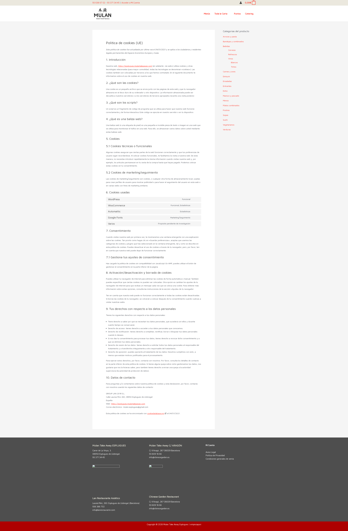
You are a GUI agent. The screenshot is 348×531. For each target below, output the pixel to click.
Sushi (225, 120)
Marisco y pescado (231, 96)
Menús (226, 100)
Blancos (234, 62)
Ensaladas (227, 81)
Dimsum (226, 76)
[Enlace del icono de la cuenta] (241, 2)
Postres (226, 110)
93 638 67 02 (98, 2)
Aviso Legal (211, 452)
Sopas (225, 115)
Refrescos (232, 54)
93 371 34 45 (113, 2)
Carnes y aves (229, 71)
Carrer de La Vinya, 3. (101, 450)
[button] (228, 13)
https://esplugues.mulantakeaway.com (135, 66)
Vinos (230, 58)
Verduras (227, 129)
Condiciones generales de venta (220, 459)
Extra (225, 91)
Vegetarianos (228, 125)
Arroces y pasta (230, 36)
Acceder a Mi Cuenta (131, 2)
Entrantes (227, 86)
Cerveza (231, 50)
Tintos (233, 67)
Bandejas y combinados (233, 41)
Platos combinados (231, 105)
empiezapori (195, 524)
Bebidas (226, 46)
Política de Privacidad (215, 455)
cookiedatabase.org (155, 413)
